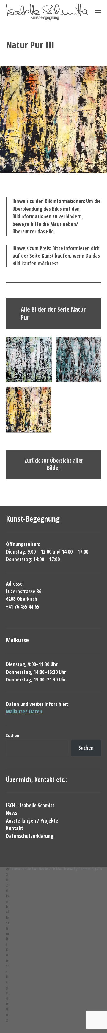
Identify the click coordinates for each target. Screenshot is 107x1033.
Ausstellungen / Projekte (32, 820)
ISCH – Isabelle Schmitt (30, 805)
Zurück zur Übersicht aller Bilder (53, 464)
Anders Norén (37, 869)
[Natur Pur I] (29, 359)
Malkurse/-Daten (24, 711)
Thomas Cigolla (90, 869)
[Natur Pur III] (28, 410)
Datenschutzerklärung (29, 835)
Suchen (12, 735)
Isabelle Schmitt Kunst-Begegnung (7, 957)
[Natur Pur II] (78, 359)
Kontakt (14, 828)
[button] (85, 12)
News (11, 812)
